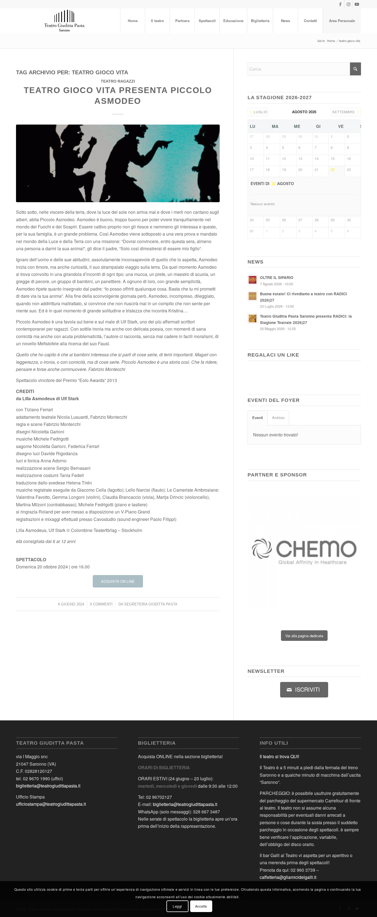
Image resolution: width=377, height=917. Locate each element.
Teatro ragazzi (118, 81)
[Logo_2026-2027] (64, 20)
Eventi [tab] (257, 417)
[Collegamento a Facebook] (340, 4)
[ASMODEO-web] (118, 163)
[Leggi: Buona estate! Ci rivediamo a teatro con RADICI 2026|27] (252, 296)
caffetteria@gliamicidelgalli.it (288, 877)
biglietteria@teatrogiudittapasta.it (48, 785)
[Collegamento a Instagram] (348, 4)
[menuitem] (132, 20)
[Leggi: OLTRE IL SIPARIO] (252, 280)
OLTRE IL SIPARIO (276, 277)
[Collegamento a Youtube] (357, 4)
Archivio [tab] (278, 417)
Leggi (177, 906)
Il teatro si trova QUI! (279, 756)
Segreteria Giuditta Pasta (150, 604)
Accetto (201, 906)
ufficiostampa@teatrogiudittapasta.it (51, 804)
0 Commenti (101, 604)
